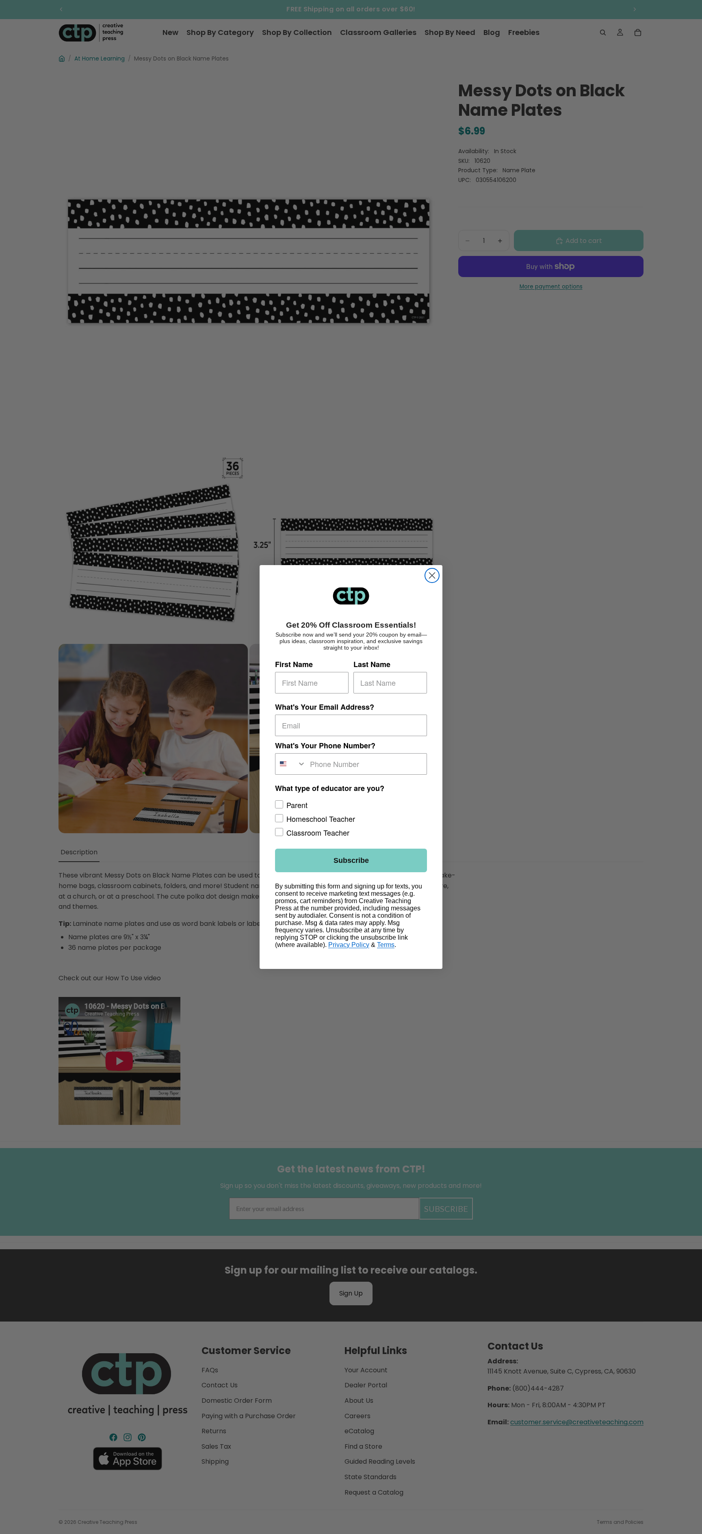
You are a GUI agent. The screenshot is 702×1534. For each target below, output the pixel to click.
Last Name (371, 664)
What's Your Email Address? (324, 707)
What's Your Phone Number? (325, 745)
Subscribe (351, 860)
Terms (385, 944)
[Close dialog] (432, 575)
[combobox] (290, 764)
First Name (294, 664)
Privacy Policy (348, 944)
